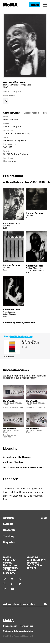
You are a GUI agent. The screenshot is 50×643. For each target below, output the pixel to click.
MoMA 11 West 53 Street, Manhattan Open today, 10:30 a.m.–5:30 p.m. (10, 565)
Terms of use (26, 626)
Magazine (9, 542)
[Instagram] (5, 578)
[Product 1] (4, 356)
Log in (44, 518)
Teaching (8, 535)
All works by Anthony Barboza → (19, 323)
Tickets (35, 4)
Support (8, 523)
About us (8, 517)
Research (9, 529)
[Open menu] (45, 5)
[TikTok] (13, 583)
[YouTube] (13, 588)
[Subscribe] (45, 604)
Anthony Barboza (14, 82)
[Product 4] (11, 356)
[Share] (5, 101)
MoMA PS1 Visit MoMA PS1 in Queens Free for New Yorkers (36, 562)
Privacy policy (10, 626)
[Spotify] (20, 583)
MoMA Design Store (21, 336)
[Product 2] (6, 356)
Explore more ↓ (31, 113)
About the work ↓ (12, 113)
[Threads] (5, 583)
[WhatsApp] (5, 588)
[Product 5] (13, 356)
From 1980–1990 (35, 182)
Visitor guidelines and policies (18, 631)
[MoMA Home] (10, 5)
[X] (20, 578)
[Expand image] (25, 46)
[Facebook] (13, 578)
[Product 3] (8, 356)
